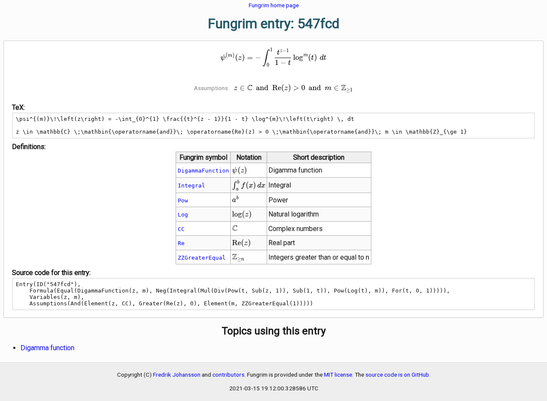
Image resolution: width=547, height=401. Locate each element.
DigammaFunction (203, 170)
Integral (191, 185)
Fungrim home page (274, 5)
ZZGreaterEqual (202, 258)
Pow (183, 200)
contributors (228, 374)
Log (183, 214)
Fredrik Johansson (176, 374)
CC (181, 229)
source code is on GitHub (397, 374)
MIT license (338, 374)
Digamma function (47, 348)
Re (181, 243)
